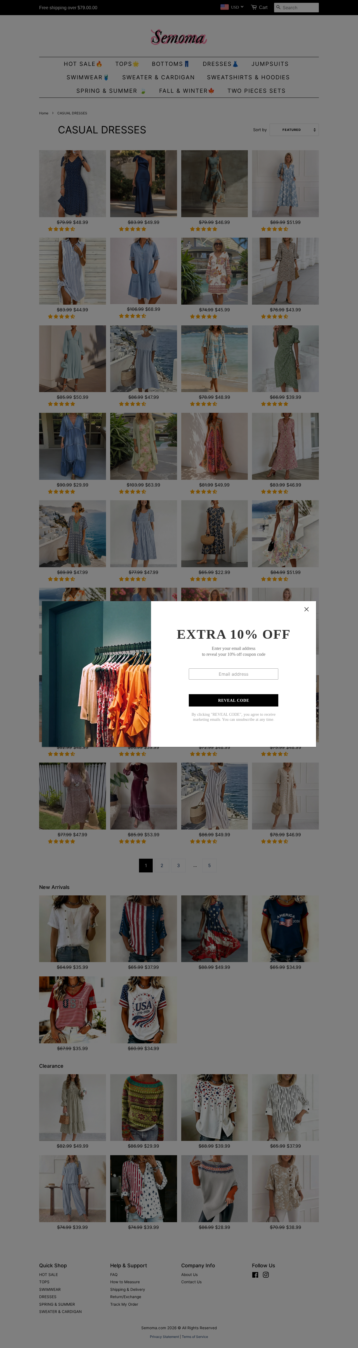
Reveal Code (233, 700)
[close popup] (307, 609)
